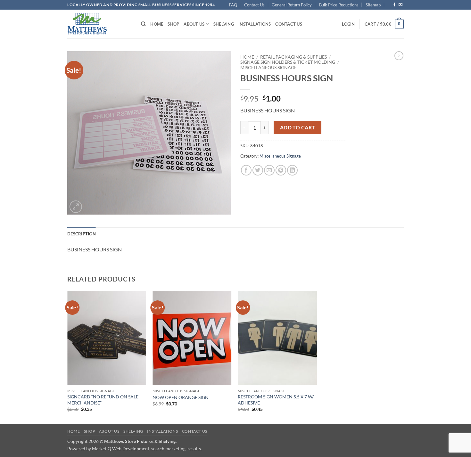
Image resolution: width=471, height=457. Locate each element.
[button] (348, 24)
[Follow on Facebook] (394, 5)
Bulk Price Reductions (339, 4)
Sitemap (373, 4)
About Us (194, 24)
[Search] (143, 24)
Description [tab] (81, 233)
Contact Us (254, 4)
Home (156, 24)
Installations (254, 24)
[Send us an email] (400, 5)
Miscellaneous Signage (268, 67)
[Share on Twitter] (257, 170)
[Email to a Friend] (269, 170)
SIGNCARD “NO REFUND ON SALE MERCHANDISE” (102, 399)
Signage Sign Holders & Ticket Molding (287, 62)
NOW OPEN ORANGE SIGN (181, 397)
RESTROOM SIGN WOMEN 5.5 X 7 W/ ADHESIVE (276, 399)
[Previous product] (398, 55)
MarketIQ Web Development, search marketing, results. (147, 448)
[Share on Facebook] (246, 170)
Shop (173, 24)
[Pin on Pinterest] (281, 170)
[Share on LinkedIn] (292, 170)
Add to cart (297, 127)
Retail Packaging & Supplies (293, 57)
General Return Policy (292, 4)
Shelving (223, 24)
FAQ (233, 4)
